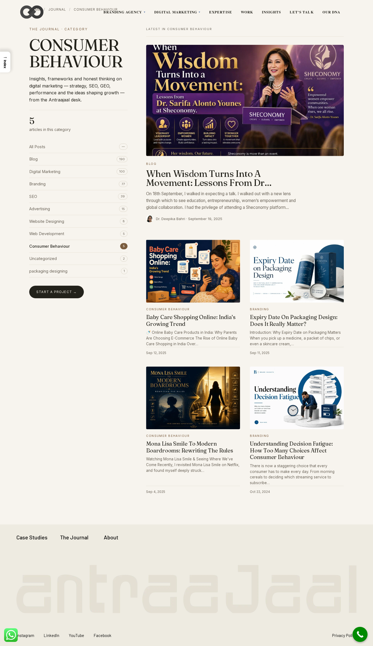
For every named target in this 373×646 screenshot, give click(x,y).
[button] (5, 62)
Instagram (25, 635)
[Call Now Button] (360, 634)
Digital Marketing (175, 11)
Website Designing (77, 221)
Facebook (102, 635)
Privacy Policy (344, 635)
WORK (247, 11)
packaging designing (77, 271)
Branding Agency (122, 11)
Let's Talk (301, 11)
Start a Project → (56, 292)
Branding (77, 184)
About (111, 537)
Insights (271, 11)
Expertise (220, 11)
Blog (77, 159)
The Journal (74, 537)
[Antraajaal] (31, 12)
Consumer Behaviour (77, 246)
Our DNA (331, 11)
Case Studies (32, 537)
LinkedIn (51, 635)
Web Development (77, 233)
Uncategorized (77, 258)
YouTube (76, 635)
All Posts (77, 146)
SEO (77, 196)
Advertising (77, 208)
